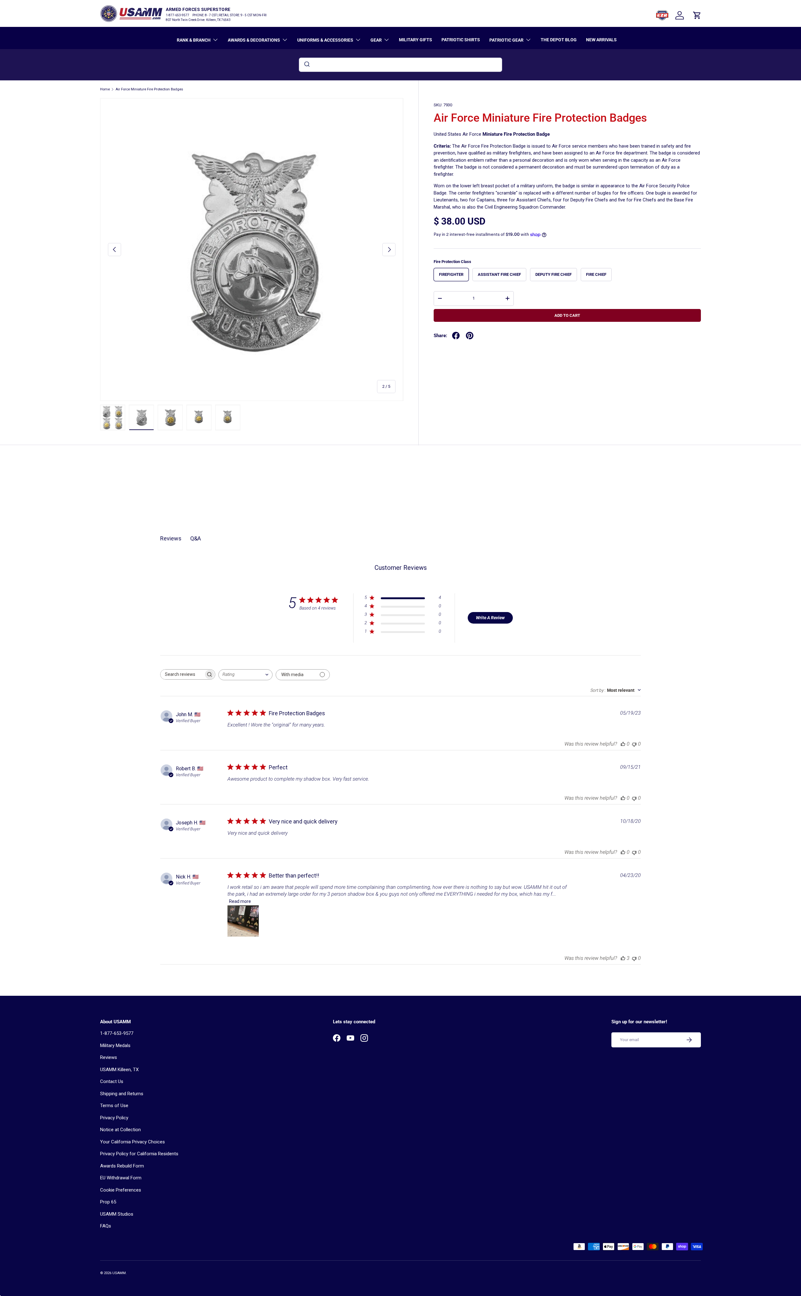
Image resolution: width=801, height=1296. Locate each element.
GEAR (376, 40)
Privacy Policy (114, 1118)
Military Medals (115, 1045)
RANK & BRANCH (194, 40)
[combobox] (400, 65)
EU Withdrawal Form (120, 1178)
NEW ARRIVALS (601, 39)
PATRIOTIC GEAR (506, 40)
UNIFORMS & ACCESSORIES (325, 40)
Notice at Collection (120, 1129)
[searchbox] (182, 674)
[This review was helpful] (623, 958)
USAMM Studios (116, 1214)
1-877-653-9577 (116, 1033)
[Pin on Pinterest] (470, 335)
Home (105, 89)
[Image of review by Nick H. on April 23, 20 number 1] (243, 921)
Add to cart (567, 315)
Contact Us (111, 1081)
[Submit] (306, 65)
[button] (697, 15)
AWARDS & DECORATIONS (254, 40)
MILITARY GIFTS (415, 39)
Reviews (108, 1057)
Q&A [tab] (195, 538)
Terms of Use (114, 1105)
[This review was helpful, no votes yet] (623, 744)
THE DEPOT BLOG (559, 39)
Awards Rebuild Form (122, 1166)
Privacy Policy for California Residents (139, 1154)
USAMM (119, 1273)
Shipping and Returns (121, 1093)
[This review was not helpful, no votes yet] (634, 744)
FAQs (105, 1226)
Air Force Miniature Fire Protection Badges (149, 89)
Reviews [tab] (170, 538)
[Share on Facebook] (456, 335)
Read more (240, 901)
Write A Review (490, 617)
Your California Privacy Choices (132, 1142)
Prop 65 (108, 1202)
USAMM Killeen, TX (119, 1069)
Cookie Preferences (120, 1190)
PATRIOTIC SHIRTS (460, 39)
